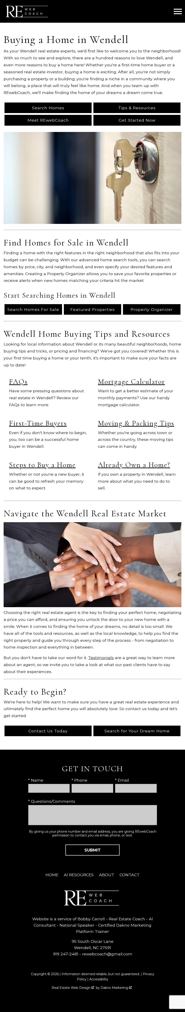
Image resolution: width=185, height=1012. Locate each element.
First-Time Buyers (38, 423)
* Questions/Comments (51, 801)
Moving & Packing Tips (136, 423)
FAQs (18, 381)
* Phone (79, 780)
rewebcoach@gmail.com (107, 954)
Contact (129, 874)
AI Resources (79, 874)
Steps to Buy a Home (42, 464)
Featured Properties (92, 309)
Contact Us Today (48, 731)
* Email (122, 780)
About (106, 874)
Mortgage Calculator (131, 381)
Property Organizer (152, 309)
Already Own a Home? (134, 464)
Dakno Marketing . (116, 988)
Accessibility (98, 979)
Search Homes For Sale (33, 309)
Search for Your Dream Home (137, 731)
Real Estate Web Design (71, 988)
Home (52, 874)
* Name (35, 780)
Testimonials (101, 657)
